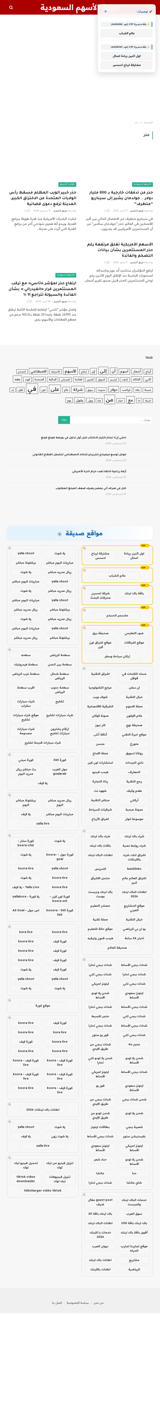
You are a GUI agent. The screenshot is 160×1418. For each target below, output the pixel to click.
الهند (27, 379)
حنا (134, 1173)
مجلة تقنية (100, 919)
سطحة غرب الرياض (25, 674)
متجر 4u (134, 1044)
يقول (79, 400)
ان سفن (134, 687)
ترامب (126, 390)
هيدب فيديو (100, 772)
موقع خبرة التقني (134, 734)
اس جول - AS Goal (25, 910)
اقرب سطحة (26, 687)
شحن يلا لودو (134, 1113)
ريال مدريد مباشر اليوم (59, 802)
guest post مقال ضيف (100, 1202)
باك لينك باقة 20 (100, 1214)
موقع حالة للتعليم (100, 929)
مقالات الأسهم (67, 184)
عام (66, 390)
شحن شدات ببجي (134, 1099)
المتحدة (39, 379)
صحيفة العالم (117, 947)
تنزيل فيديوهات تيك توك (59, 1179)
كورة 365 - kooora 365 (59, 912)
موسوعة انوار (134, 819)
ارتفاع (84, 371)
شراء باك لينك (134, 836)
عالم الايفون (134, 716)
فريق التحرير (137, 211)
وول (90, 400)
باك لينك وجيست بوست (100, 894)
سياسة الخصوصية (78, 1302)
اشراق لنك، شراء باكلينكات (134, 857)
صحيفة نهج (134, 725)
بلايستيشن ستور (134, 1136)
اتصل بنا (57, 1302)
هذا (99, 400)
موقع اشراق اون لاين (100, 645)
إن (93, 371)
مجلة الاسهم (134, 706)
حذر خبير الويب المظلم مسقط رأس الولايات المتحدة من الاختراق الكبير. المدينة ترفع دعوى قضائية (42, 198)
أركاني (134, 800)
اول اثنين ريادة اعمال (134, 556)
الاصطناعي (38, 371)
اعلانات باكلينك (100, 1269)
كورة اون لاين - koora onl (60, 899)
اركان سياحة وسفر (117, 656)
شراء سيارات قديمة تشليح (43, 742)
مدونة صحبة (134, 809)
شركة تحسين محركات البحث (100, 595)
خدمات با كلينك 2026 (100, 1235)
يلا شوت (59, 553)
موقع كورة (42, 1005)
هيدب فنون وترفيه (100, 938)
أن (114, 371)
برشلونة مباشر (26, 562)
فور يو (100, 1085)
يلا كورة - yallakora (25, 896)
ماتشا (100, 1173)
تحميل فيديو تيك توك (26, 1165)
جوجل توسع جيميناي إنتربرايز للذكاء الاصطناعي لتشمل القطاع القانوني (79, 454)
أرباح (148, 371)
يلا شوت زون (59, 1136)
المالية (52, 379)
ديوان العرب (100, 1246)
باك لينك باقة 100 (134, 1223)
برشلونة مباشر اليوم (26, 802)
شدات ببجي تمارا (100, 965)
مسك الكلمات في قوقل (134, 676)
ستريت (101, 389)
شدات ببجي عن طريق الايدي (100, 1046)
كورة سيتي (25, 760)
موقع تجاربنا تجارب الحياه (134, 1248)
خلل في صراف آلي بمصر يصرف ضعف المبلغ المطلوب (91, 488)
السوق (101, 379)
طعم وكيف (134, 791)
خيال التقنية (134, 697)
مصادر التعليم (100, 906)
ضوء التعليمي (134, 633)
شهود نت (100, 791)
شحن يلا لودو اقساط (100, 995)
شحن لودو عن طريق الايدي (100, 1115)
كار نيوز (100, 725)
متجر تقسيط (100, 1016)
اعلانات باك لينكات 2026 (42, 1109)
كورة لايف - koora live (59, 1062)
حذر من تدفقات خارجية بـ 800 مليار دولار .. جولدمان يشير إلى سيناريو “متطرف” (121, 198)
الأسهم (70, 370)
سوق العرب (134, 1214)
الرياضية (134, 1269)
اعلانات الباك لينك (100, 855)
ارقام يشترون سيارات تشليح (60, 731)
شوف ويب (100, 697)
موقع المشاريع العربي (134, 908)
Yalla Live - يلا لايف (25, 887)
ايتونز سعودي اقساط (134, 995)
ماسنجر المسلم (117, 615)
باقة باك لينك (134, 593)
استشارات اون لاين (100, 762)
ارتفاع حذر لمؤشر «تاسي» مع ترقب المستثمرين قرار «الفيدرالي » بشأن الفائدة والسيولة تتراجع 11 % (42, 289)
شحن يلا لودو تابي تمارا (100, 1060)
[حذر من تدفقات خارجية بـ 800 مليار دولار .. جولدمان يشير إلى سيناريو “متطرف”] (118, 167)
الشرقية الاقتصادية (100, 706)
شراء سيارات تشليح (59, 715)
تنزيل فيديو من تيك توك (59, 1165)
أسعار (137, 371)
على (55, 389)
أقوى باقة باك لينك (134, 1232)
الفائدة (78, 379)
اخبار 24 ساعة (134, 938)
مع (130, 399)
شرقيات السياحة (100, 809)
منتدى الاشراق (100, 878)
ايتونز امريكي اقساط (100, 1074)
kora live (25, 932)
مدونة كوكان (100, 716)
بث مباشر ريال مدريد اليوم (26, 771)
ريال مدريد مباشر (59, 572)
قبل (20, 389)
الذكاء (136, 379)
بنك (137, 389)
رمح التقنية (134, 781)
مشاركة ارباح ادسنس (100, 556)
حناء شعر (100, 1159)
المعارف (134, 772)
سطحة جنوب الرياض (60, 690)
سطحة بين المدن (60, 664)
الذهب (125, 379)
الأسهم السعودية (142, 184)
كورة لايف (59, 941)
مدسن (100, 744)
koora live (26, 868)
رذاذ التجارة (100, 781)
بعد (17, 379)
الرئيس (113, 379)
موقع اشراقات (134, 642)
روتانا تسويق (134, 753)
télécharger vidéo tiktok (42, 1190)
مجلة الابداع (100, 753)
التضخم (22, 371)
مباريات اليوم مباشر (59, 562)
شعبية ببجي (134, 1127)
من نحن (99, 1302)
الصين (90, 379)
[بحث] (11, 7)
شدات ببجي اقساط (134, 965)
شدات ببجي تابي (100, 974)
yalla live (42, 823)
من (109, 399)
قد (12, 389)
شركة (78, 389)
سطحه (26, 655)
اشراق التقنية (100, 674)
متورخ (134, 744)
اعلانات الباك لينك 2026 (134, 894)
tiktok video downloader (25, 1179)
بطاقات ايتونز (100, 1127)
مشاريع (134, 1260)
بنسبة (147, 389)
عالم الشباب (117, 575)
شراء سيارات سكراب (26, 703)
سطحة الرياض (60, 655)
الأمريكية (55, 371)
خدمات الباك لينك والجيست (134, 1202)
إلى (103, 370)
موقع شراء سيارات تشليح (26, 717)
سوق (90, 389)
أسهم (124, 371)
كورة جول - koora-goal (59, 857)
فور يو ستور (100, 1035)
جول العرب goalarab (59, 771)
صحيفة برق (100, 633)
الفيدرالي (65, 379)
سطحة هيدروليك (26, 664)
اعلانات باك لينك (100, 1260)
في (32, 388)
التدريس (100, 869)
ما (139, 400)
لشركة (148, 400)
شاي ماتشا (134, 1182)
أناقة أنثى (100, 734)
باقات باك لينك (100, 845)
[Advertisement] (80, 68)
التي (148, 379)
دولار (113, 389)
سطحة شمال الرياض (59, 676)
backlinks (134, 869)
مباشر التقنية (100, 800)
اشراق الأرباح (100, 819)
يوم (69, 400)
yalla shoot (26, 553)
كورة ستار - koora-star (26, 843)
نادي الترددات (134, 762)
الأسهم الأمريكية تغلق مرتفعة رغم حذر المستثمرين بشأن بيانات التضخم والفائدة (120, 250)
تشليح (59, 701)
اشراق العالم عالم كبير (134, 880)
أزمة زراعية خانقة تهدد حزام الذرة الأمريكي (99, 471)
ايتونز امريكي (100, 984)
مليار (120, 400)
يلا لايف (43, 783)
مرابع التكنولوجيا (100, 687)
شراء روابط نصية (134, 845)
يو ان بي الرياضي (134, 929)
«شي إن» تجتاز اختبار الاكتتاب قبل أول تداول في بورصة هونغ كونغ (83, 437)
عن (43, 390)
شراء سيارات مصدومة (26, 731)
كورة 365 (60, 760)
